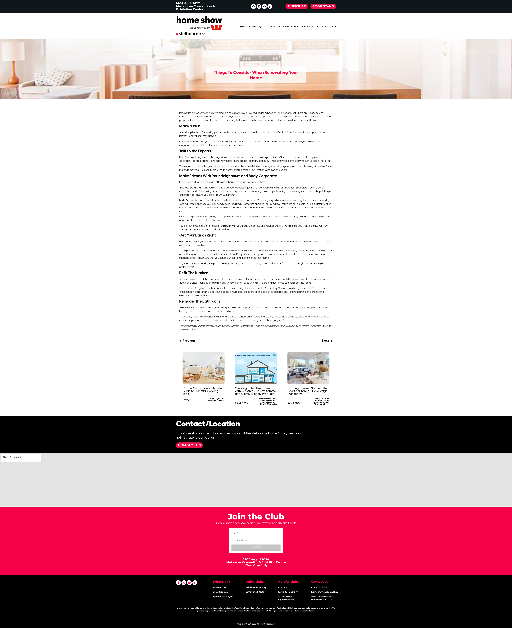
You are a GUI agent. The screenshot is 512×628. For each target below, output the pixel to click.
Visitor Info (289, 26)
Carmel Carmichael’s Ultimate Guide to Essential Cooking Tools (202, 391)
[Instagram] (259, 6)
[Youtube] (264, 6)
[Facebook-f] (178, 582)
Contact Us (327, 26)
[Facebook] (253, 6)
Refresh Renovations (219, 326)
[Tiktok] (269, 6)
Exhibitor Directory (250, 26)
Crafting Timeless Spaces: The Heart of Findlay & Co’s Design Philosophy (307, 391)
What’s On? (270, 26)
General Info (308, 26)
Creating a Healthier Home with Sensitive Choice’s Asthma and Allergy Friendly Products (255, 391)
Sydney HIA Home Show (290, 326)
